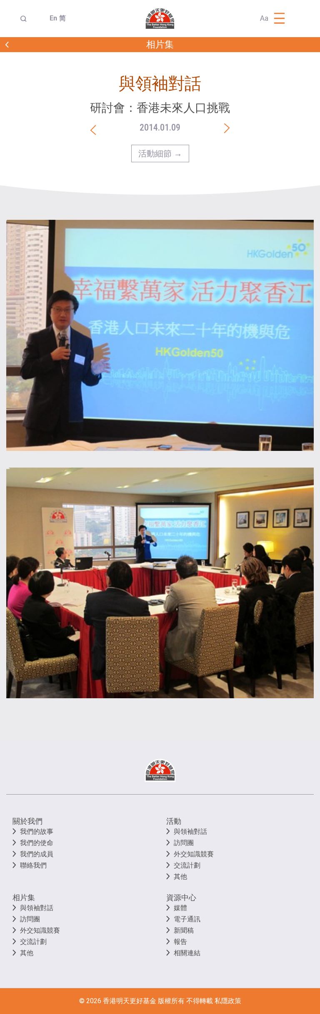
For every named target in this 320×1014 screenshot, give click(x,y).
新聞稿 (184, 930)
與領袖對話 (190, 831)
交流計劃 (187, 865)
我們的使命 (36, 843)
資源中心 (181, 897)
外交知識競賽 (194, 854)
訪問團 (184, 843)
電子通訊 (187, 919)
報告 (180, 942)
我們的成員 (36, 854)
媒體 (180, 908)
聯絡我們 (33, 865)
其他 (180, 877)
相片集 (23, 897)
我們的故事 (36, 831)
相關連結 (187, 953)
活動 (173, 821)
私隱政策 (228, 1001)
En (51, 18)
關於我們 (27, 821)
